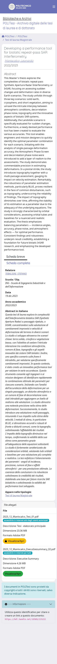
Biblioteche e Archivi (17, 18)
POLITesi (9, 36)
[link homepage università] (18, 7)
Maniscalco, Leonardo (19, 60)
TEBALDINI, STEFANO (16, 273)
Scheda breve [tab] (15, 256)
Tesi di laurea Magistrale (18, 39)
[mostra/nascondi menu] (54, 6)
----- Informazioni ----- (19, 604)
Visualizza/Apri (15, 541)
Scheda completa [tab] (18, 263)
